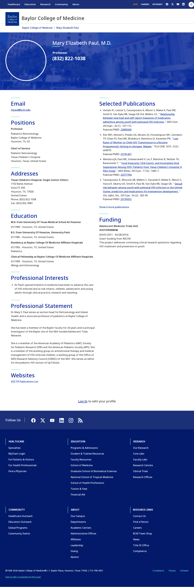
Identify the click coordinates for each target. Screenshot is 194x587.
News (136, 539)
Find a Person (141, 521)
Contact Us (139, 516)
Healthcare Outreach (20, 516)
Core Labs (138, 453)
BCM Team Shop (142, 533)
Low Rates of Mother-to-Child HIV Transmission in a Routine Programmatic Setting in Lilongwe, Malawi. (140, 142)
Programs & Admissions (84, 447)
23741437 (125, 154)
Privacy (172, 570)
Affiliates (76, 539)
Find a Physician (17, 471)
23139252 (125, 199)
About (75, 4)
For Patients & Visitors (21, 459)
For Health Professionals (22, 465)
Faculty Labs (140, 459)
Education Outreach (20, 521)
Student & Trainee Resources (87, 453)
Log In (82, 401)
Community (61, 4)
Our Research (141, 447)
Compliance (140, 551)
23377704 (125, 174)
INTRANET (157, 4)
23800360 (125, 129)
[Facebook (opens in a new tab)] (167, 4)
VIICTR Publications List (24, 381)
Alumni (75, 557)
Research (45, 4)
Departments (78, 521)
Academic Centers (81, 527)
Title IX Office (141, 545)
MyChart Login (16, 453)
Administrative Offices (83, 533)
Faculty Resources (81, 459)
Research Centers (143, 465)
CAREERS (145, 4)
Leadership (77, 545)
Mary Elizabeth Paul (67, 27)
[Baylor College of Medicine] (12, 19)
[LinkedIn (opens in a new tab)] (183, 4)
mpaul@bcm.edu (20, 110)
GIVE (135, 4)
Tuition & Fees (79, 488)
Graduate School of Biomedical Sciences (94, 471)
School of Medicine (82, 465)
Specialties (14, 447)
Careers (137, 527)
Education (30, 4)
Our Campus (78, 516)
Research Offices (142, 477)
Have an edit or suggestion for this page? (23, 577)
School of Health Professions (87, 483)
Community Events (19, 533)
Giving (74, 551)
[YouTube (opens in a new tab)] (178, 4)
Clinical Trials (140, 471)
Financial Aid (78, 494)
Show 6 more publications (114, 207)
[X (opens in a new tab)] (172, 4)
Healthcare (14, 4)
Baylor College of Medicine (37, 27)
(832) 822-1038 (68, 58)
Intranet (184, 570)
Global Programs (17, 527)
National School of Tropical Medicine (92, 477)
